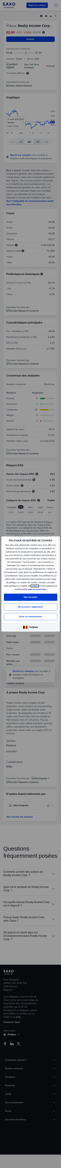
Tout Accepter (30, 597)
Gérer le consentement (30, 616)
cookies (10, 589)
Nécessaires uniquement (30, 607)
